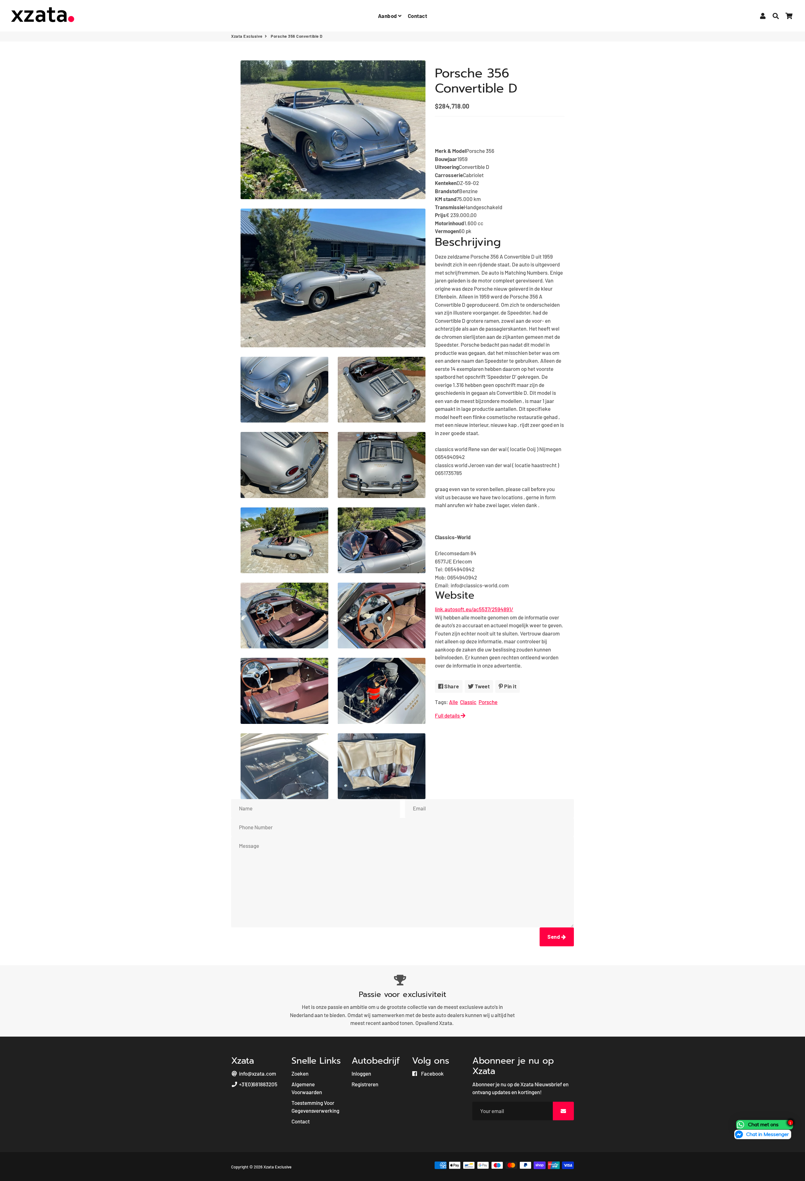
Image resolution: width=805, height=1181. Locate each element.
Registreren (365, 1084)
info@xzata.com (257, 1073)
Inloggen (361, 1073)
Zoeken (299, 1073)
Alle (453, 702)
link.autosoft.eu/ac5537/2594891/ (474, 609)
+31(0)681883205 (257, 1084)
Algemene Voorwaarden (306, 1088)
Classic (468, 702)
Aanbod (388, 16)
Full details (448, 715)
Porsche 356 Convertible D (476, 81)
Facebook (432, 1073)
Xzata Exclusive (247, 36)
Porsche (488, 702)
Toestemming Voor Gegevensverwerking (315, 1107)
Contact (417, 16)
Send (554, 936)
